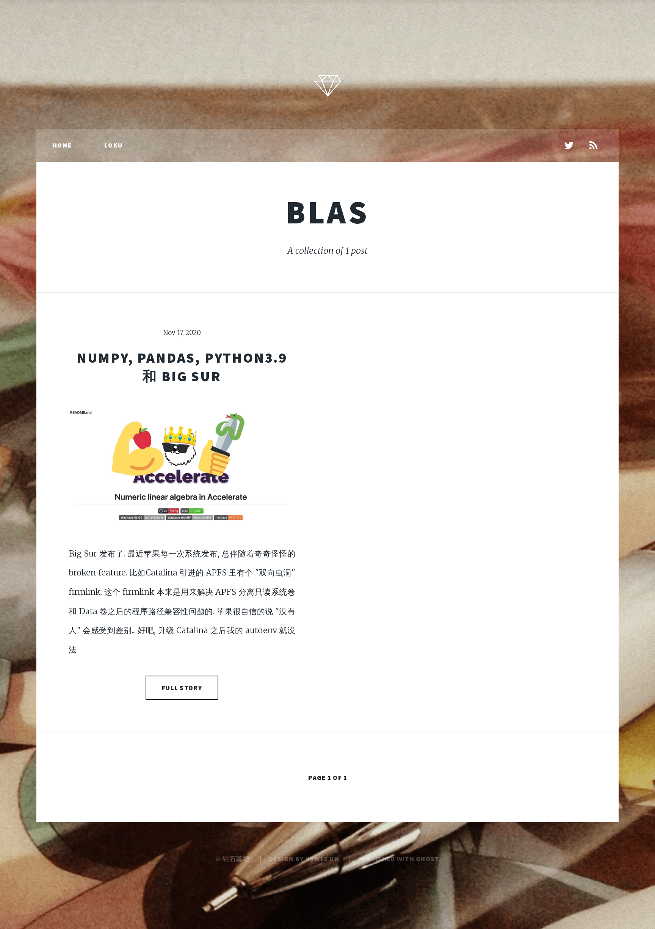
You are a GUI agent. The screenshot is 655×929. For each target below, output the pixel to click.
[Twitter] (569, 146)
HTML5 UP (322, 859)
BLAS (328, 212)
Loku (113, 145)
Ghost (427, 859)
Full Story (182, 688)
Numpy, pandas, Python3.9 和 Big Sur (182, 367)
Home (62, 145)
